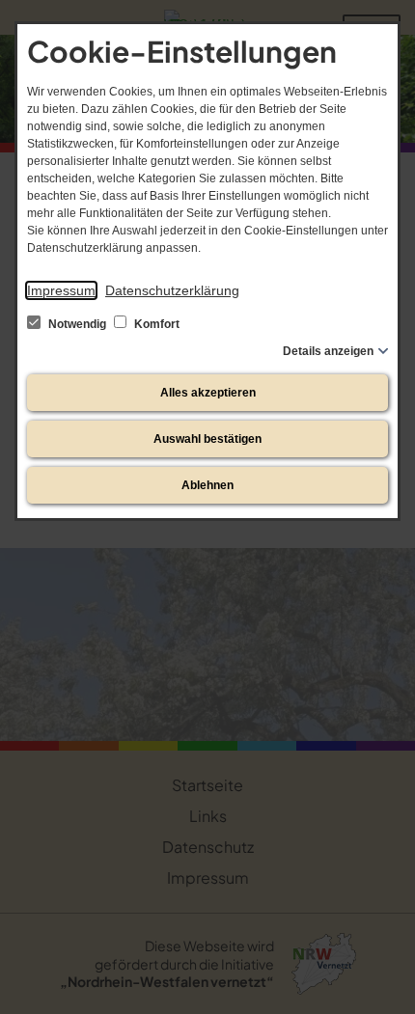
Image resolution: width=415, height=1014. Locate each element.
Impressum (61, 290)
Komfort (155, 324)
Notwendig (77, 324)
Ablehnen (207, 485)
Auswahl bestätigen (207, 439)
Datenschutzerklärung (172, 290)
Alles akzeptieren (208, 392)
